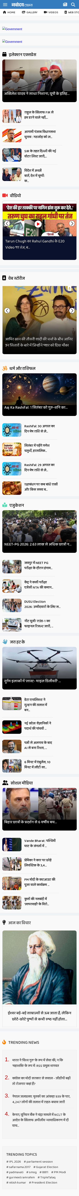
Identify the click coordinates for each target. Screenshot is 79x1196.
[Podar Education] (12, 29)
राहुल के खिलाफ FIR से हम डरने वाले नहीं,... (38, 115)
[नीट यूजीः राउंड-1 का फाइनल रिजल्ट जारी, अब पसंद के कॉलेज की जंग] (11, 624)
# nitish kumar (16, 1182)
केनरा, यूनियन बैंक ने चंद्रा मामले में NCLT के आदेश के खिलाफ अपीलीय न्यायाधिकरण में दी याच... (40, 1120)
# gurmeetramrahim (20, 1177)
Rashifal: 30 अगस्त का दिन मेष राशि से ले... (39, 429)
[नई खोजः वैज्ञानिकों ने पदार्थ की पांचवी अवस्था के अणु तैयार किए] (11, 727)
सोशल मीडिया (21, 783)
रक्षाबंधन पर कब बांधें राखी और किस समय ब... (41, 487)
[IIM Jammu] (12, 41)
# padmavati (14, 1172)
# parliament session (38, 1161)
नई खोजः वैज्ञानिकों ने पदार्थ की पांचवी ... (37, 726)
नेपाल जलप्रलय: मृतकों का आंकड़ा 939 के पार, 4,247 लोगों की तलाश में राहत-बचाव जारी (41, 1099)
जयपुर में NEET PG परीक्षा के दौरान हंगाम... (38, 565)
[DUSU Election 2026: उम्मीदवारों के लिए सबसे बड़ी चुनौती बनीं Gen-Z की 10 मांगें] (11, 605)
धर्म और (22, 368)
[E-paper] (65, 5)
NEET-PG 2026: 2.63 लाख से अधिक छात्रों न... (38, 544)
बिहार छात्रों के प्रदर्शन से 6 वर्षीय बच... (30, 822)
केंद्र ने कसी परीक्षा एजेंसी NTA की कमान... (38, 585)
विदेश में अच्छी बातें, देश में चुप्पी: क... (34, 176)
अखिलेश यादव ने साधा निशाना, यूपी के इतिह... (37, 93)
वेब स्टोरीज (16, 278)
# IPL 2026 (13, 1161)
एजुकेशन (16, 505)
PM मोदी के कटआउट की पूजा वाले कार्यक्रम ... (39, 882)
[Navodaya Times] (22, 4)
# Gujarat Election (45, 1167)
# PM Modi (58, 1172)
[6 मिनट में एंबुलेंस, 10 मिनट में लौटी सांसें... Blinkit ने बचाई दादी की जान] (11, 766)
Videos (53, 12)
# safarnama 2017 (18, 1167)
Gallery (31, 12)
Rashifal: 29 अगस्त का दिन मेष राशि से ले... (39, 467)
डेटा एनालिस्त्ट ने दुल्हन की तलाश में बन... (35, 705)
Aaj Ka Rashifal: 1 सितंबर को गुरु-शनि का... (36, 407)
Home (11, 12)
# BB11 (44, 1172)
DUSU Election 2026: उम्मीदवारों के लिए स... (42, 604)
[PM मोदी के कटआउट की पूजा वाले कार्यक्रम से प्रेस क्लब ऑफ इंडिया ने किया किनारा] (11, 883)
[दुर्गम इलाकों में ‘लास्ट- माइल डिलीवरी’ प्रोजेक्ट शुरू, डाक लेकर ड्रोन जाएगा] (39, 666)
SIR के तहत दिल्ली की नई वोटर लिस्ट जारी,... (40, 154)
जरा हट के (17, 642)
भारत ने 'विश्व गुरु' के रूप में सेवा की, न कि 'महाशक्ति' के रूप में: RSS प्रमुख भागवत (37, 1063)
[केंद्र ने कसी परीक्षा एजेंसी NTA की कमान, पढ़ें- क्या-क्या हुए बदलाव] (11, 586)
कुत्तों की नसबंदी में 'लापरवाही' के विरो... (36, 901)
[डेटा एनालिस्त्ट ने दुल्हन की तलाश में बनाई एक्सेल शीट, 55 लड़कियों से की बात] (11, 703)
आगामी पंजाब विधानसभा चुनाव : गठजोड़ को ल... (40, 134)
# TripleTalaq (46, 1177)
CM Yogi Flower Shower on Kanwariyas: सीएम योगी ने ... (37, 244)
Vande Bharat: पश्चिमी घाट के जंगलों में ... (40, 843)
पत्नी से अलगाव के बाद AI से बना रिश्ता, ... (38, 745)
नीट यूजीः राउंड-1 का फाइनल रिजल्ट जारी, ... (38, 623)
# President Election (43, 1182)
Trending (23, 1042)
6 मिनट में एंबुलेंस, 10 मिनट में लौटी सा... (37, 765)
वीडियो (15, 196)
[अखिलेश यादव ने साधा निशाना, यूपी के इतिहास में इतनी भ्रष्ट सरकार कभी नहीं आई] (39, 79)
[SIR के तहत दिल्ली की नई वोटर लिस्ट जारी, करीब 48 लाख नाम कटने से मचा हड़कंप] (11, 155)
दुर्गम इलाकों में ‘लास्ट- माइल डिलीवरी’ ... (32, 681)
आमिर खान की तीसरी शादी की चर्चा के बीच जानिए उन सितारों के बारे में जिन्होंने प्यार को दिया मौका (39, 342)
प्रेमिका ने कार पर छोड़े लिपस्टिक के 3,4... (37, 863)
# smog (31, 1172)
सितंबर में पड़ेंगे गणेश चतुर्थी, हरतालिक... (36, 448)
